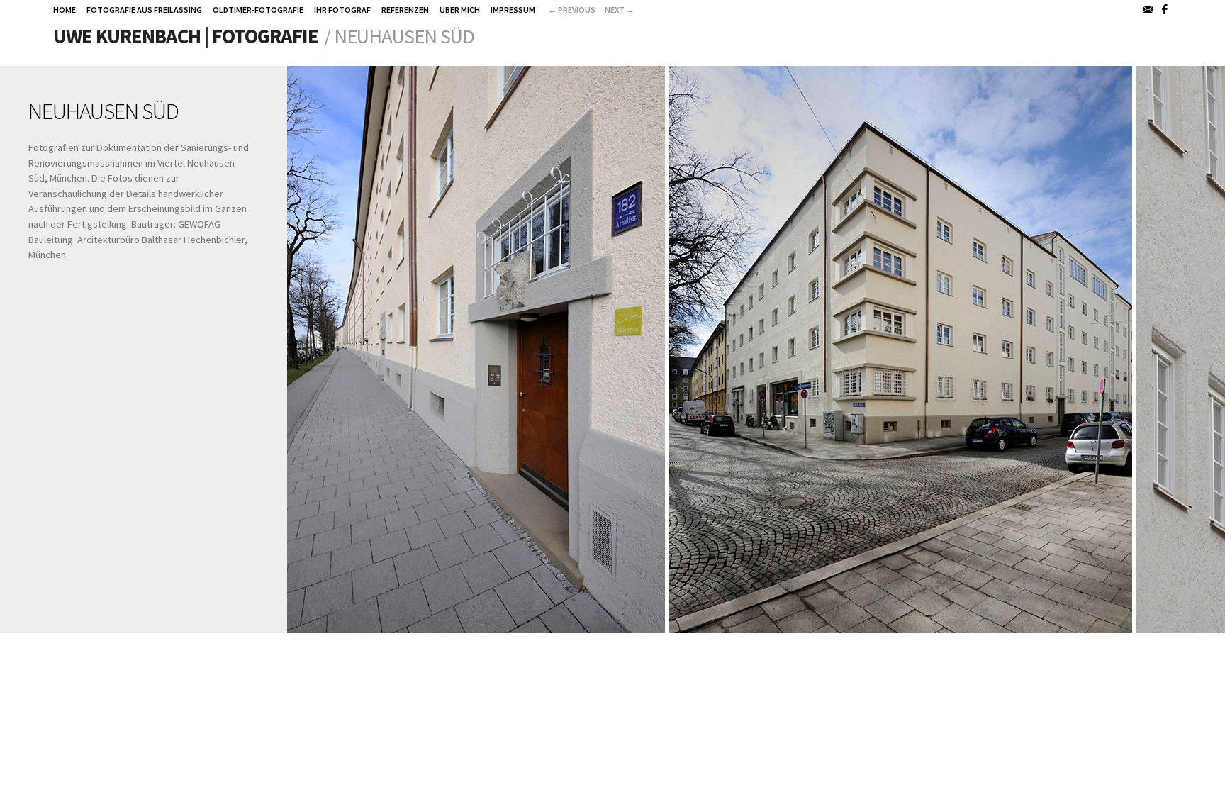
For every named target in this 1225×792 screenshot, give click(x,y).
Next (619, 9)
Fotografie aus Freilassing (144, 9)
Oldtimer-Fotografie (258, 9)
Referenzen (405, 9)
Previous (571, 9)
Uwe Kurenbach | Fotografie (185, 36)
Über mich (460, 9)
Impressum (513, 9)
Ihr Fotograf (342, 9)
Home (64, 9)
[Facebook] (1166, 9)
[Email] (1149, 9)
